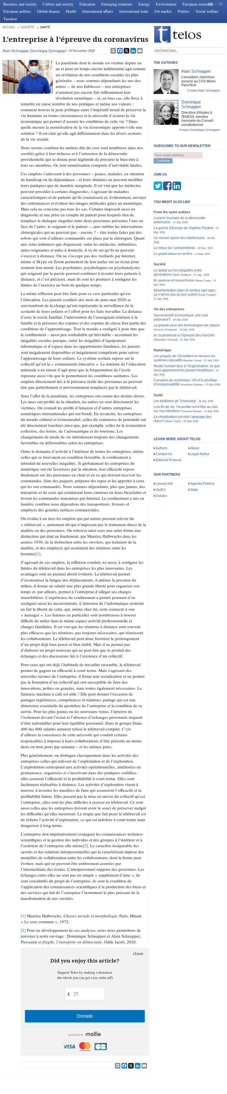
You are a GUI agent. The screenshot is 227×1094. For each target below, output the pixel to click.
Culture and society (58, 4)
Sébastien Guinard (166, 339)
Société (27, 27)
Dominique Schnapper (48, 50)
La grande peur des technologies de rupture (187, 325)
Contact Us (164, 454)
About (194, 448)
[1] (37, 553)
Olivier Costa (203, 280)
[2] (85, 845)
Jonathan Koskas (191, 384)
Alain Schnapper (15, 50)
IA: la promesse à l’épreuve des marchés (184, 335)
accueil (9, 27)
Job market (163, 11)
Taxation (10, 18)
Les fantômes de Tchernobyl (175, 401)
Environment (166, 4)
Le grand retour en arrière (173, 254)
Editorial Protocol (168, 460)
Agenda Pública (202, 484)
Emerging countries (116, 4)
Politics (184, 11)
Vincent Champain (165, 329)
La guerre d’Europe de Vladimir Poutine (183, 228)
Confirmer (163, 161)
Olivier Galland (181, 274)
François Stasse (191, 411)
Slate (194, 490)
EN (210, 4)
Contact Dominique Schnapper (199, 129)
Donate (85, 1016)
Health (71, 11)
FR (220, 4)
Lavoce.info (164, 484)
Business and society (20, 4)
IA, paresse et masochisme (174, 280)
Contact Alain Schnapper (203, 90)
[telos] (189, 35)
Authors (161, 448)
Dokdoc (161, 496)
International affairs (97, 11)
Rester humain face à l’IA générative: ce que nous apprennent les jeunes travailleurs (187, 368)
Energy (144, 4)
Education (87, 4)
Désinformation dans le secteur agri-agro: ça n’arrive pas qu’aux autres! (185, 292)
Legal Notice (199, 454)
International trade (133, 11)
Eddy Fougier (207, 294)
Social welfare (207, 11)
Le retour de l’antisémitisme (174, 248)
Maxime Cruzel (192, 360)
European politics (17, 11)
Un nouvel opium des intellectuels (179, 238)
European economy (197, 4)
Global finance (48, 11)
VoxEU (161, 490)
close (138, 953)
